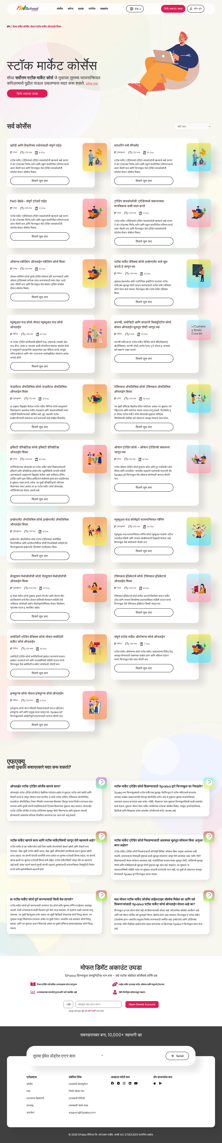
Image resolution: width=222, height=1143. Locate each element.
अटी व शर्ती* (91, 1011)
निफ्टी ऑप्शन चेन (76, 1091)
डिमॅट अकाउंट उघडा (173, 9)
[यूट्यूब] (135, 1083)
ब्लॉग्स (70, 9)
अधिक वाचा (92, 84)
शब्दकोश (104, 9)
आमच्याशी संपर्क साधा (78, 1105)
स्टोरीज (92, 9)
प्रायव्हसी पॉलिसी (77, 1098)
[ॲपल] (154, 1083)
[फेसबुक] (112, 1083)
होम (8, 26)
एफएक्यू (29, 1105)
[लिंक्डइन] (130, 1083)
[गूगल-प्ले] (160, 1083)
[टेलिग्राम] (118, 1083)
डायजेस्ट (30, 1112)
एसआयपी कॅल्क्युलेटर (78, 1084)
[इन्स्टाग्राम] (124, 1083)
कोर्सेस (60, 9)
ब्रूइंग (81, 9)
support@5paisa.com (82, 1112)
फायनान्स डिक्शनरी (35, 1098)
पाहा (28, 1091)
